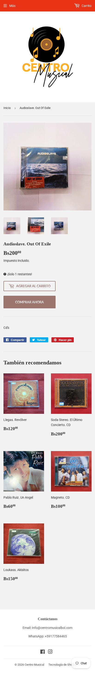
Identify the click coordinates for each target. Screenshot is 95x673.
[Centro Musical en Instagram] (50, 652)
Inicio (7, 108)
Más (12, 6)
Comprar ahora (29, 302)
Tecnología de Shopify (62, 664)
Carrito (86, 6)
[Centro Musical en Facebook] (42, 652)
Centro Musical (34, 664)
